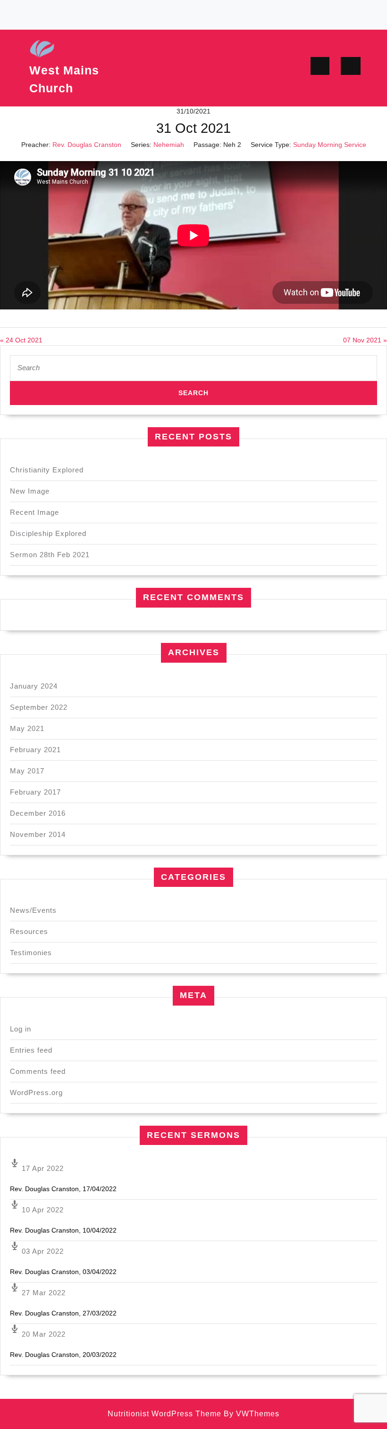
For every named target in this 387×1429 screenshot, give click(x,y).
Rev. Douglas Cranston (86, 144)
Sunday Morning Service (329, 144)
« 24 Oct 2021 (21, 340)
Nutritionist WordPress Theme (164, 1414)
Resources (29, 931)
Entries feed (31, 1050)
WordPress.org (36, 1092)
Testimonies (31, 953)
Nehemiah (168, 144)
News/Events (33, 910)
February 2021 (35, 750)
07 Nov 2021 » (365, 340)
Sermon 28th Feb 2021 (50, 555)
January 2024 (34, 686)
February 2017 (35, 792)
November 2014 (38, 834)
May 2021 (27, 728)
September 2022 (38, 707)
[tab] (320, 66)
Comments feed (38, 1071)
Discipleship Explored (48, 533)
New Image (30, 491)
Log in (20, 1029)
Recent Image (34, 512)
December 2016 (38, 813)
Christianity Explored (47, 470)
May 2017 (27, 771)
